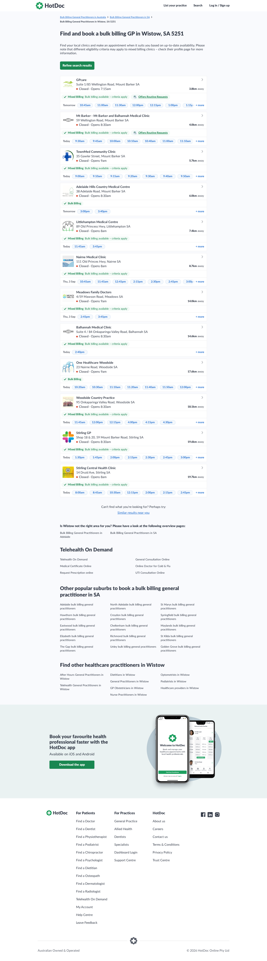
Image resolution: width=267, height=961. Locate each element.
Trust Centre (161, 860)
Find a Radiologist (88, 891)
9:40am (167, 176)
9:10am (97, 176)
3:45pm (97, 246)
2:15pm (138, 281)
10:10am (132, 141)
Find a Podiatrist (87, 844)
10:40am (150, 141)
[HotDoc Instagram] (217, 814)
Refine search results (77, 65)
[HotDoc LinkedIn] (210, 814)
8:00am (79, 492)
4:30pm (167, 422)
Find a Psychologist (89, 860)
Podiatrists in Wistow (173, 681)
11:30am (120, 105)
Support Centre (125, 860)
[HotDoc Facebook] (203, 814)
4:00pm (132, 422)
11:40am (150, 387)
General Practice (125, 821)
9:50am (185, 176)
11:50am (167, 387)
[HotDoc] (50, 5)
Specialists (121, 844)
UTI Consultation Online (150, 573)
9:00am (79, 176)
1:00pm (173, 105)
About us (159, 821)
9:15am (115, 176)
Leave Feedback (86, 922)
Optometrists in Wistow (175, 675)
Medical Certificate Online (75, 566)
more (200, 105)
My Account (84, 907)
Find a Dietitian (86, 868)
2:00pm (115, 457)
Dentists (120, 836)
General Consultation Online (152, 559)
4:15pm (150, 422)
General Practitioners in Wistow (129, 681)
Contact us (160, 836)
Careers (158, 829)
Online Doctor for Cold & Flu (152, 566)
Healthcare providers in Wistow (180, 688)
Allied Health (123, 829)
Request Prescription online (76, 573)
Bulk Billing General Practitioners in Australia (83, 17)
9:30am (79, 141)
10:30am (97, 387)
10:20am (79, 387)
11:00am (102, 105)
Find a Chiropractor (89, 852)
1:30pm (79, 457)
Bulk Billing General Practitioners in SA (130, 17)
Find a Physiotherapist (91, 836)
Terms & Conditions (166, 844)
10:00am (115, 141)
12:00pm (137, 105)
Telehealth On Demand (74, 559)
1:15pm (190, 105)
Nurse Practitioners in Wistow (128, 694)
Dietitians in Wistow (122, 675)
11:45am (79, 246)
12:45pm (120, 281)
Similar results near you (133, 512)
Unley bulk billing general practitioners (133, 646)
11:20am (132, 387)
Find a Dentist (85, 829)
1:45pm (97, 457)
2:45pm (173, 281)
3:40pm (102, 211)
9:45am (97, 141)
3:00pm (85, 211)
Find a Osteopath (88, 875)
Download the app (72, 764)
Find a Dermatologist (90, 883)
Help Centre (84, 915)
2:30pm (155, 281)
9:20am (132, 176)
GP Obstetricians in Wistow (126, 688)
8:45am (97, 492)
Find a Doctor (85, 821)
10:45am (85, 105)
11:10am (185, 141)
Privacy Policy (162, 852)
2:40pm (79, 352)
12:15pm (155, 105)
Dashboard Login (125, 852)
